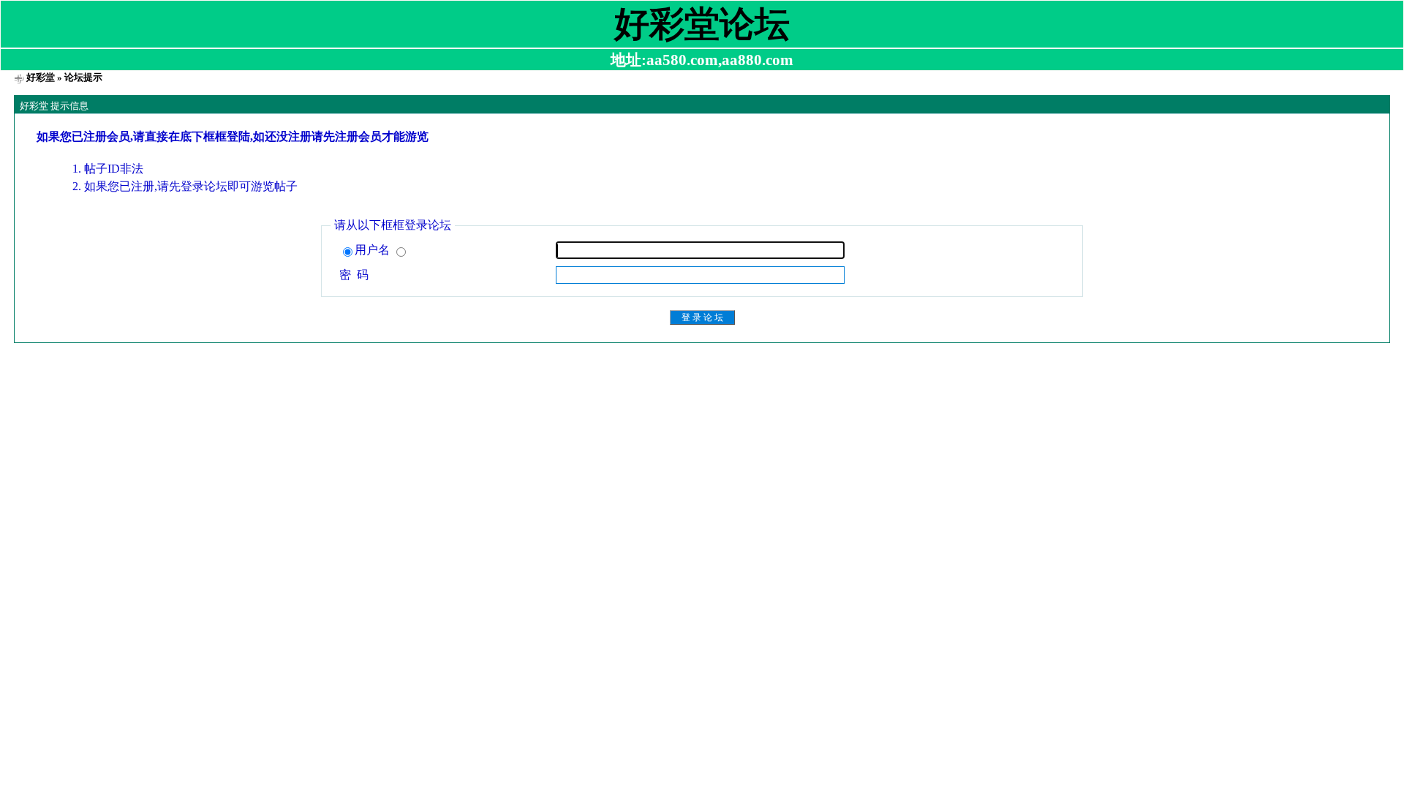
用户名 (374, 250)
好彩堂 (40, 77)
